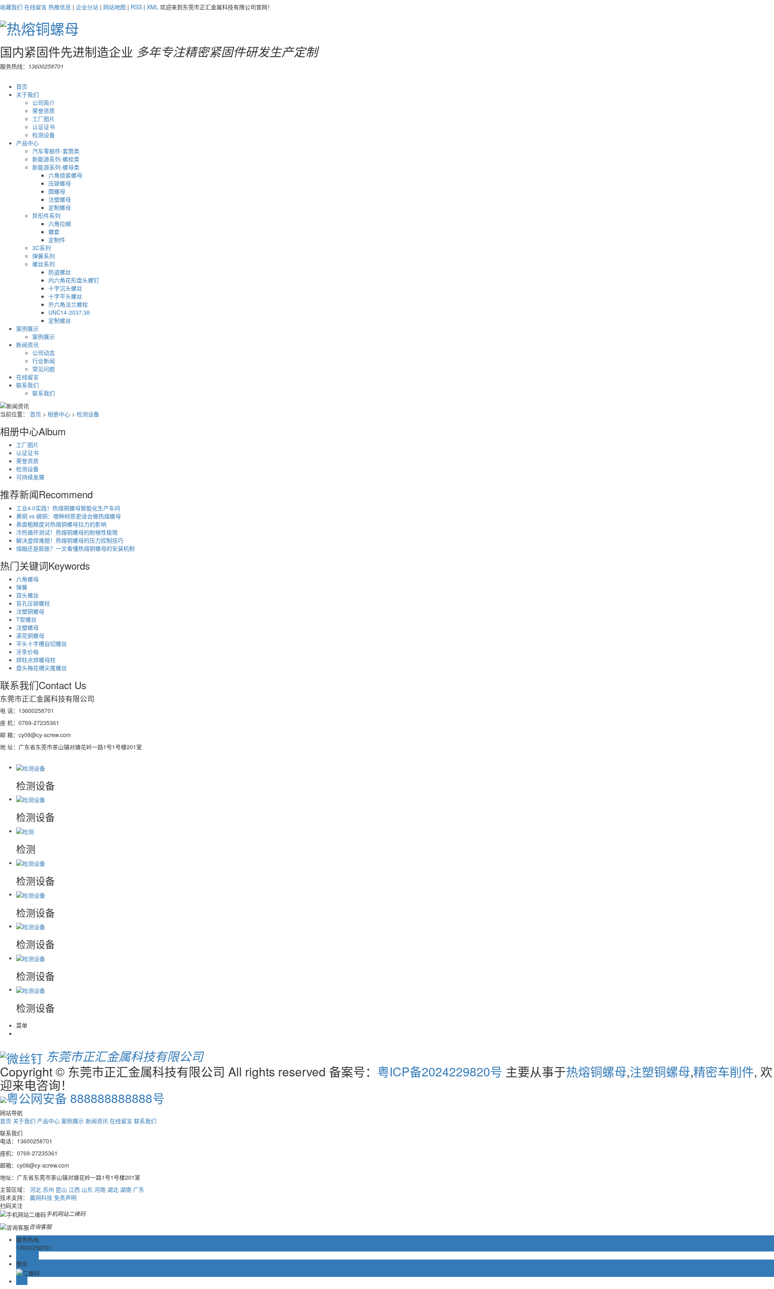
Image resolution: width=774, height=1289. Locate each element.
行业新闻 (43, 361)
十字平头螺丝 (65, 296)
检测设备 (43, 135)
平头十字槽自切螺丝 (41, 643)
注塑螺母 (59, 199)
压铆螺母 (59, 183)
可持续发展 (30, 477)
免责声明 (65, 1197)
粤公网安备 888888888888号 (85, 1098)
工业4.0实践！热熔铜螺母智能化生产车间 (68, 508)
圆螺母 (56, 191)
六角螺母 (27, 579)
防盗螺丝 (59, 272)
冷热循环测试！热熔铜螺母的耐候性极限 (67, 532)
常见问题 (43, 369)
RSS (136, 7)
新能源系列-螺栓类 (55, 159)
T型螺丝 (26, 619)
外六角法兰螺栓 (68, 304)
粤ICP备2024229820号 (439, 1071)
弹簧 (21, 587)
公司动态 (43, 353)
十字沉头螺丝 (65, 288)
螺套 (54, 232)
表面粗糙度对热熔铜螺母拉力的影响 (61, 524)
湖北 (113, 1189)
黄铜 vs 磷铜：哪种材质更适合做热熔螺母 (68, 516)
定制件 (56, 240)
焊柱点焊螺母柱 (36, 660)
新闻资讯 (27, 345)
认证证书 (43, 127)
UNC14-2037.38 (69, 312)
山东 (87, 1189)
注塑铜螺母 (30, 611)
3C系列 (41, 248)
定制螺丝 (59, 320)
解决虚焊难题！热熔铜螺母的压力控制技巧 (69, 540)
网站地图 (114, 7)
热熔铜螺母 (596, 1071)
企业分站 (87, 7)
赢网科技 (41, 1197)
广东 (138, 1189)
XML (152, 7)
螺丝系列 (43, 264)
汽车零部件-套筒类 (55, 151)
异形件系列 (46, 215)
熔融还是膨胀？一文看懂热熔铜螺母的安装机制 (75, 548)
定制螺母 (59, 207)
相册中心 (59, 414)
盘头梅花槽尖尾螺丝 (41, 668)
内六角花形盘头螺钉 (73, 280)
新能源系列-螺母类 (55, 167)
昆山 (61, 1189)
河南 (100, 1189)
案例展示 (27, 328)
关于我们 (27, 94)
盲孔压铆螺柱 (33, 603)
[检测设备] (30, 767)
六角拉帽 (59, 223)
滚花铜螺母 (30, 635)
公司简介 (43, 102)
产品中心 (27, 143)
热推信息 (59, 7)
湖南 (125, 1189)
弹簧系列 (43, 256)
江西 (74, 1189)
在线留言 (35, 7)
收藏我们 (11, 7)
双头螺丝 (27, 595)
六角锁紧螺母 (65, 175)
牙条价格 (27, 652)
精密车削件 (723, 1071)
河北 (35, 1189)
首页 (21, 86)
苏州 (48, 1189)
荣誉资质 (43, 111)
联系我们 (27, 385)
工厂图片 (43, 119)
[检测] (25, 831)
